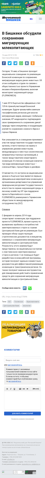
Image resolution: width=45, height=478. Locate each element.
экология (26, 306)
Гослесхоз (18, 302)
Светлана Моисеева (10, 58)
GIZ (9, 302)
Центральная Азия (11, 306)
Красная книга (33, 302)
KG (31, 19)
